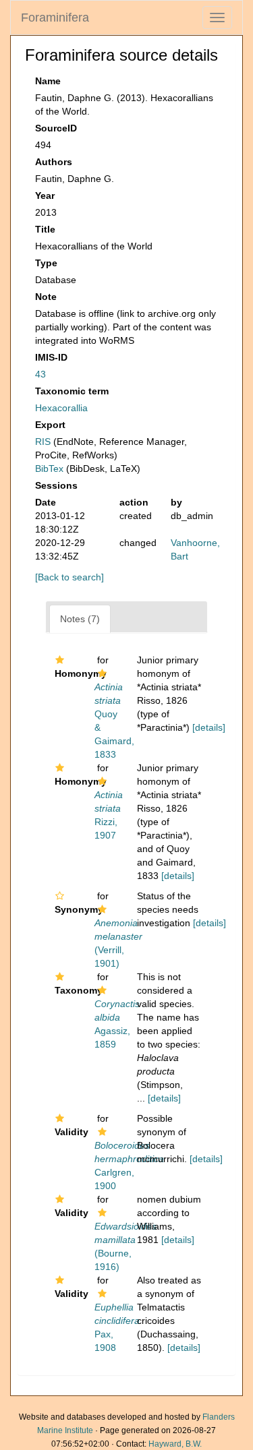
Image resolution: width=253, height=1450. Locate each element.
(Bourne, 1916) (125, 1246)
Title (45, 229)
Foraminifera (55, 17)
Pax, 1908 (117, 1327)
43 (40, 374)
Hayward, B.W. (175, 1444)
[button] (59, 660)
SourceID (56, 128)
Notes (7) (80, 618)
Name (48, 80)
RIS (43, 441)
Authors (53, 161)
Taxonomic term (72, 391)
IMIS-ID (51, 357)
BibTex (49, 468)
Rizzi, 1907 (108, 815)
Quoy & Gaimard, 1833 (114, 721)
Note (46, 296)
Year (45, 195)
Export (50, 424)
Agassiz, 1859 (117, 1024)
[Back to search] (69, 577)
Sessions (56, 485)
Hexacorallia (61, 407)
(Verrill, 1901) (118, 943)
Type (46, 263)
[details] (208, 727)
